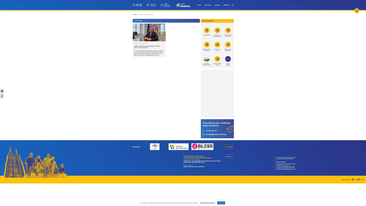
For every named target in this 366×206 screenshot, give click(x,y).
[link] (207, 31)
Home (135, 14)
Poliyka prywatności (207, 203)
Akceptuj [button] (221, 203)
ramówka (207, 5)
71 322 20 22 (211, 131)
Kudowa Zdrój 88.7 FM (167, 5)
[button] (145, 146)
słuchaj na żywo (153, 5)
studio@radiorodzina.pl (216, 134)
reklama (226, 5)
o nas (199, 5)
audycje (217, 5)
